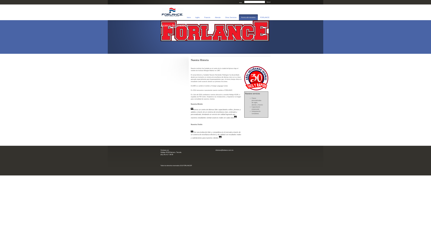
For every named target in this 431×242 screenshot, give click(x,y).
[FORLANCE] (173, 12)
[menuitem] (189, 17)
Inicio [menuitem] (240, 2)
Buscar (268, 2)
